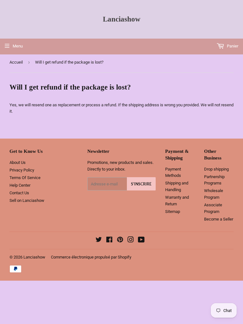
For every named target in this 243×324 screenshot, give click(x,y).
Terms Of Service (24, 177)
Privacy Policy (21, 170)
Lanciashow (121, 19)
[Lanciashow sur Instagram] (131, 240)
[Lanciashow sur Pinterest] (120, 240)
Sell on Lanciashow (26, 200)
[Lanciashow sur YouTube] (141, 240)
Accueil (16, 62)
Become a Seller (218, 219)
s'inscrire (141, 184)
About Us (17, 162)
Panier (232, 46)
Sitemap (172, 211)
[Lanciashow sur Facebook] (109, 240)
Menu (18, 46)
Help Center (19, 185)
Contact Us (19, 192)
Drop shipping (216, 169)
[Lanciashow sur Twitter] (99, 240)
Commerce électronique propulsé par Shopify (91, 257)
